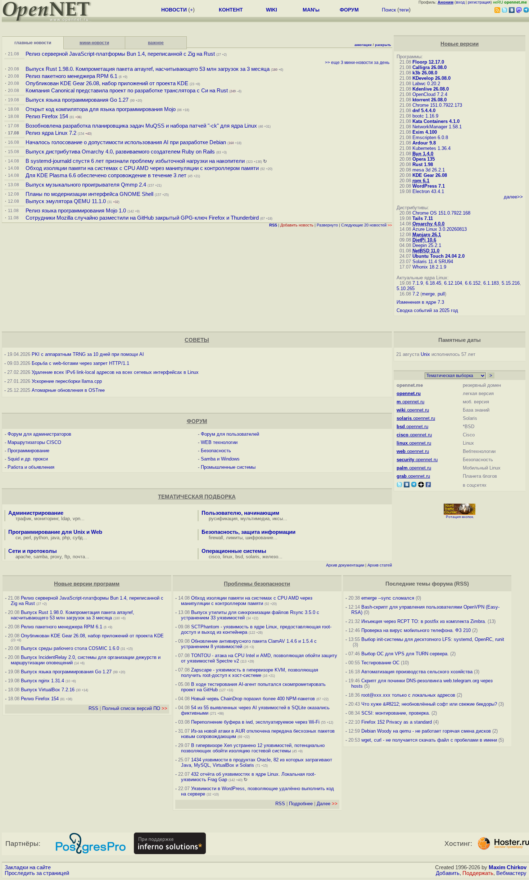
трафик (23, 518)
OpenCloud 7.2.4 (429, 94)
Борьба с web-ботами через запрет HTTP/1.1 (80, 363)
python (41, 537)
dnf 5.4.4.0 (423, 110)
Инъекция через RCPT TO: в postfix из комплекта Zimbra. (423, 621)
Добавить (448, 873)
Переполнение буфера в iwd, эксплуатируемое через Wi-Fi (255, 722)
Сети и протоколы (32, 551)
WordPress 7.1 (428, 186)
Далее (327, 803)
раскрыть (383, 45)
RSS (93, 708)
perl (27, 537)
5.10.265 (406, 288)
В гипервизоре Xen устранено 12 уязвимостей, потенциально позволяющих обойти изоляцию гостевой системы (253, 748)
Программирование (28, 450)
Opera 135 (423, 159)
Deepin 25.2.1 (426, 245)
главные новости (32, 42)
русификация (223, 518)
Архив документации (345, 565)
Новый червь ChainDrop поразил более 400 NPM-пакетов (253, 698)
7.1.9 (417, 283)
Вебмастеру (511, 873)
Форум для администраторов (39, 434)
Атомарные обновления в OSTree (68, 390)
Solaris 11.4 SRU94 (432, 261)
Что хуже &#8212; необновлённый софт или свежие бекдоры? (429, 704)
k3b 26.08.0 (424, 72)
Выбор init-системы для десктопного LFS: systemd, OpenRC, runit (432, 639)
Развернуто (327, 225)
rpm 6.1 (420, 180)
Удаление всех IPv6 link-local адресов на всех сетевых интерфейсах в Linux (115, 372)
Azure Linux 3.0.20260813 (439, 229)
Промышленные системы (228, 467)
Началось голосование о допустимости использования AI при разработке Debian (126, 142)
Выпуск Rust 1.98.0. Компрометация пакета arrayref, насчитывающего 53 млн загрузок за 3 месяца (148, 69)
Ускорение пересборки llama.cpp (67, 381)
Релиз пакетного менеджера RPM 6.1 (71, 76)
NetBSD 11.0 (425, 250)
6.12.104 (453, 283)
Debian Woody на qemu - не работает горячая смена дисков (426, 731)
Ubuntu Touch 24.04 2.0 (438, 256)
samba (40, 556)
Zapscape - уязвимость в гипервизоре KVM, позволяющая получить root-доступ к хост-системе (249, 672)
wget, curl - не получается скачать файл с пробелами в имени (429, 740)
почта (79, 556)
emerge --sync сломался (387, 598)
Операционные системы (234, 551)
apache (23, 556)
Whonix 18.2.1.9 (429, 267)
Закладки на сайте (28, 867)
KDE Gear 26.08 (429, 175)
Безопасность (216, 450)
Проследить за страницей (37, 873)
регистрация (479, 2)
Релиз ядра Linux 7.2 (51, 133)
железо (270, 556)
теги (404, 10)
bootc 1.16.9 (425, 116)
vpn (76, 518)
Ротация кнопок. (460, 517)
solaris (252, 556)
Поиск (389, 10)
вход (460, 2)
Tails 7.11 (422, 218)
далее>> (513, 197)
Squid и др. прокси (28, 459)
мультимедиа (255, 518)
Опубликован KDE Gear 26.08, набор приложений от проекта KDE (108, 83)
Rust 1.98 (422, 164)
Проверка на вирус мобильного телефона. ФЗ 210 (416, 630)
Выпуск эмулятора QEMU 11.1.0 (66, 201)
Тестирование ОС (380, 662)
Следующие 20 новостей (366, 225)
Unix (425, 354)
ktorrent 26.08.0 (429, 99)
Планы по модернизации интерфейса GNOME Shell (89, 194)
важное (156, 42)
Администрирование (35, 513)
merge (428, 294)
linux (227, 556)
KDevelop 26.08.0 (431, 78)
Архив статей (379, 565)
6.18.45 (433, 283)
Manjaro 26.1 (426, 234)
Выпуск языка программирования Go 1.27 (77, 100)
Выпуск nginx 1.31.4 (42, 680)
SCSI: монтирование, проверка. (395, 713)
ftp (67, 556)
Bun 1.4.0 (422, 153)
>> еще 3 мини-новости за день (357, 62)
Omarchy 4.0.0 (428, 223)
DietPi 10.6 (424, 240)
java (55, 537)
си (18, 537)
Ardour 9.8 (424, 143)
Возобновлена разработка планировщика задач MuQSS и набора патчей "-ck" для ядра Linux (141, 126)
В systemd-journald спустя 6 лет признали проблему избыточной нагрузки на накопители (135, 161)
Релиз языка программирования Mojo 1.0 (76, 211)
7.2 (415, 294)
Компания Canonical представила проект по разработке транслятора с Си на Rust (127, 90)
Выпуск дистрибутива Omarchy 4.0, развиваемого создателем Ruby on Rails (121, 152)
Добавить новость (296, 225)
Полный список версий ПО (134, 708)
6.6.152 (472, 283)
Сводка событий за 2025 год (427, 310)
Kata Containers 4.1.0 (436, 121)
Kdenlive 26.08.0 (430, 89)
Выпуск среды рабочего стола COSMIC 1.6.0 (71, 648)
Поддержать (477, 873)
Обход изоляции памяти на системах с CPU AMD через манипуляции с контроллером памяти (142, 168)
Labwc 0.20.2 (426, 83)
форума (442, 584)
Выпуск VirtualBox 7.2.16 (47, 689)
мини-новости (94, 42)
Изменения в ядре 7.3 (420, 302)
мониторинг (46, 518)
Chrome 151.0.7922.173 (437, 105)
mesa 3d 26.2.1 (428, 170)
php (66, 537)
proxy (56, 556)
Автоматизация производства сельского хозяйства (417, 671)
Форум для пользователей (230, 434)
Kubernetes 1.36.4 (431, 148)
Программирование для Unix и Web (55, 532)
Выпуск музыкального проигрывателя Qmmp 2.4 (87, 185)
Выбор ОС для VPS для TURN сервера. (405, 653)
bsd (239, 556)
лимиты (234, 537)
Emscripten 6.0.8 (430, 137)
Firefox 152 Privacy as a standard (396, 722)
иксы (277, 518)
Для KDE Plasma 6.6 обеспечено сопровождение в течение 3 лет (106, 175)
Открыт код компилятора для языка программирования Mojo (101, 109)
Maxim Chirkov (507, 867)
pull (441, 294)
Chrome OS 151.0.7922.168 (441, 213)
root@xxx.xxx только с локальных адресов (408, 695)
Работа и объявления (31, 467)
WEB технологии (219, 442)
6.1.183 (491, 283)
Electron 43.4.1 (428, 191)
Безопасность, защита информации (248, 532)
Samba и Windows (220, 459)
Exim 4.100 (424, 132)
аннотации (363, 45)
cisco (214, 556)
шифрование (259, 537)
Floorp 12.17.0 (428, 62)
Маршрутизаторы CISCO (34, 442)
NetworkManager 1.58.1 (437, 126)
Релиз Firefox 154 (47, 116)
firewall (216, 537)
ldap (65, 518)
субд (78, 537)
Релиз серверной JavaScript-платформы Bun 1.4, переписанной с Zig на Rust (120, 54)
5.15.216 (511, 283)
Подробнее (301, 803)
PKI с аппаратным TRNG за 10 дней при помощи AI (88, 354)
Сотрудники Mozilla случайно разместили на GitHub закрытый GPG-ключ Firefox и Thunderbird (142, 218)
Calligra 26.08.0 (429, 67)
